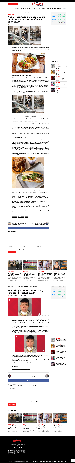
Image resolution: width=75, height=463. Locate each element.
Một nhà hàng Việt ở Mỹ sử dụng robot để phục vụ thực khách (14, 274)
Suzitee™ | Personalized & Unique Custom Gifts (47, 461)
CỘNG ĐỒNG (58, 64)
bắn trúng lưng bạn (15, 369)
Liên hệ (66, 461)
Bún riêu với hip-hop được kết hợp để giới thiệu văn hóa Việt (45, 274)
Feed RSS (36, 461)
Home (9, 12)
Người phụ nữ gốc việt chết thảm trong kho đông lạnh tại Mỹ (30, 274)
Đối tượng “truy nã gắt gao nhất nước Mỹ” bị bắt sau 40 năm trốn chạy (61, 73)
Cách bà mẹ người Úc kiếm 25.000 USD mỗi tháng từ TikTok (60, 84)
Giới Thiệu (32, 461)
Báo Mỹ (27, 461)
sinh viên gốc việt (26, 369)
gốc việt (21, 369)
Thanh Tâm (11, 295)
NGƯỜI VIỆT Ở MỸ (13, 12)
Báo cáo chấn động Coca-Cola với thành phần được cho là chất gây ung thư (61, 79)
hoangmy (11, 24)
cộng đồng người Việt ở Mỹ (16, 452)
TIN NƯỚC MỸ (58, 70)
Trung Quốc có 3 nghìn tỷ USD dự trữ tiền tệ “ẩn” (61, 67)
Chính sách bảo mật (60, 461)
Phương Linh (11, 280)
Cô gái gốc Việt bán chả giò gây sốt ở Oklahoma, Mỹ (59, 274)
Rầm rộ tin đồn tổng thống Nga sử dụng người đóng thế (61, 90)
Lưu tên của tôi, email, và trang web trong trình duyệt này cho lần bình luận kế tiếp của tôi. (25, 249)
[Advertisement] (59, 44)
